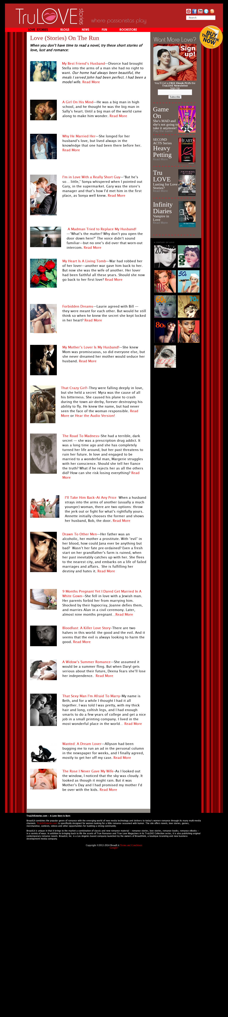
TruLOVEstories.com (47, 823)
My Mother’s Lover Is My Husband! (90, 347)
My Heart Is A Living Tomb (84, 261)
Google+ (114, 847)
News (85, 29)
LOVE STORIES (38, 29)
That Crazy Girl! (74, 388)
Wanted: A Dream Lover (81, 744)
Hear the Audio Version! (95, 416)
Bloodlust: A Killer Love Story (86, 628)
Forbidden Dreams (77, 306)
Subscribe (175, 97)
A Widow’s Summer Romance (86, 662)
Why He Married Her (78, 136)
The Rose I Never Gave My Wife (87, 771)
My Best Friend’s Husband (83, 63)
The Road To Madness (80, 436)
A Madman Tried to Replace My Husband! (102, 229)
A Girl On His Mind (77, 102)
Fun (104, 29)
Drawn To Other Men (79, 534)
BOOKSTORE (128, 29)
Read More (91, 82)
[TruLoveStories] (49, 23)
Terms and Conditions (131, 845)
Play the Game (163, 131)
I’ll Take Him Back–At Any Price (90, 497)
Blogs (64, 29)
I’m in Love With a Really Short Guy (91, 177)
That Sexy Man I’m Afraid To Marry (91, 696)
